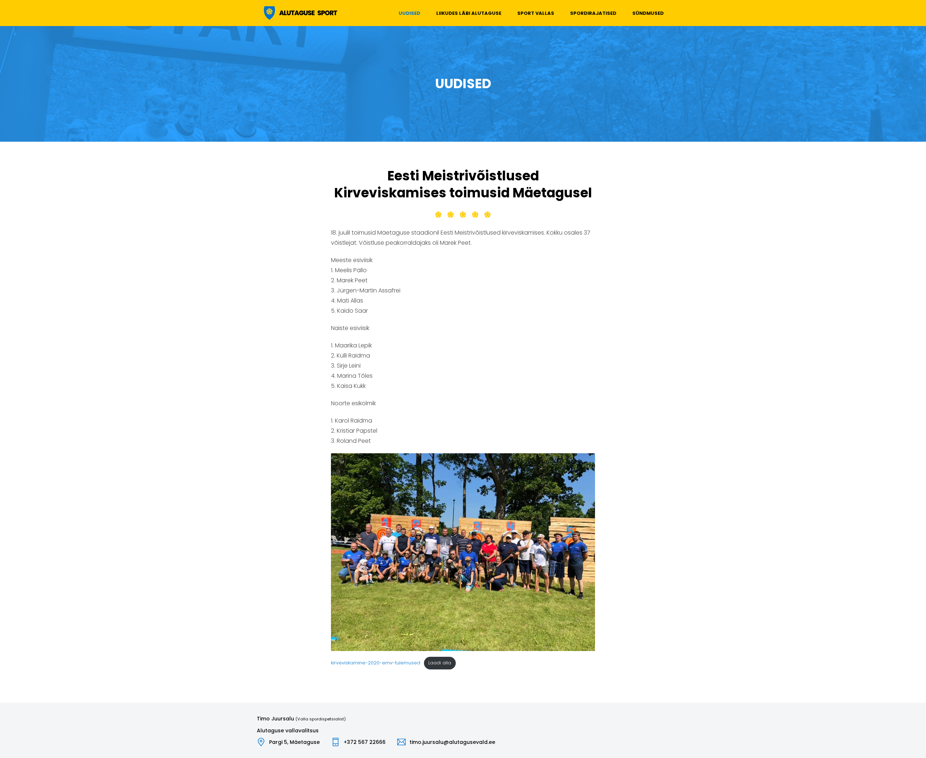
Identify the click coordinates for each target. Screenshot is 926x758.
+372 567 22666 (365, 742)
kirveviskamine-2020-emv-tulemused (375, 663)
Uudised (409, 13)
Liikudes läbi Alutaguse (468, 13)
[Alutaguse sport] (299, 13)
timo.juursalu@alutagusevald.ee (452, 742)
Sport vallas (535, 13)
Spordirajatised (593, 13)
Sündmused (648, 13)
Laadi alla (439, 663)
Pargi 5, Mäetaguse (294, 742)
